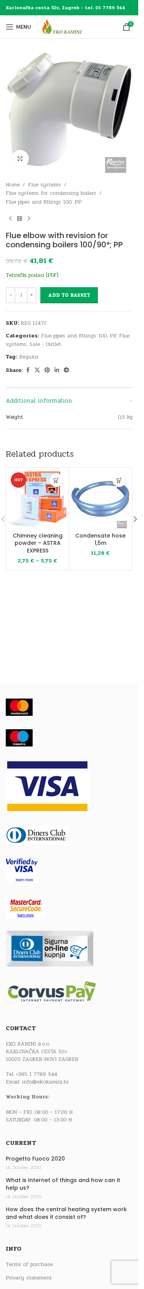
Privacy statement (29, 1278)
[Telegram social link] (66, 370)
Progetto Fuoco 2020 (35, 1158)
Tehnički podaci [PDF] (32, 275)
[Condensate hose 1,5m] (100, 499)
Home (13, 185)
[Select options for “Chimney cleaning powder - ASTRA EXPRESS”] (56, 480)
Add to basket (69, 295)
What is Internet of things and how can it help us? (63, 1184)
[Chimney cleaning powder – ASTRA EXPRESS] (37, 499)
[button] (119, 480)
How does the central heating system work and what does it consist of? (66, 1213)
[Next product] (28, 218)
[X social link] (37, 370)
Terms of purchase (29, 1264)
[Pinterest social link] (47, 370)
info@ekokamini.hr (45, 1082)
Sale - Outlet (45, 344)
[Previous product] (10, 218)
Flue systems (44, 185)
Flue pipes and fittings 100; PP (43, 202)
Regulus (29, 357)
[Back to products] (19, 218)
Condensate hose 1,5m (100, 539)
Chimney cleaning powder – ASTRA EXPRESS (38, 543)
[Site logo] (69, 27)
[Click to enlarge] (20, 158)
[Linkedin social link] (56, 370)
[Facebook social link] (27, 370)
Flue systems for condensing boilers (51, 193)
